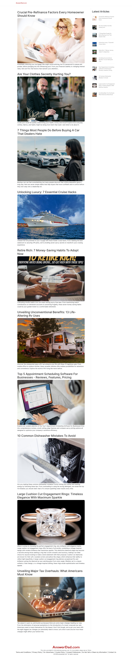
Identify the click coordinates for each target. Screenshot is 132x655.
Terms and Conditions (23, 652)
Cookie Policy (60, 652)
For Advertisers (48, 652)
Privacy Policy (37, 652)
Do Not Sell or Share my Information (94, 652)
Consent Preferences (73, 652)
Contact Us (112, 652)
